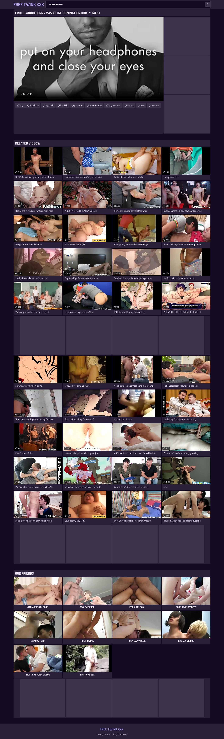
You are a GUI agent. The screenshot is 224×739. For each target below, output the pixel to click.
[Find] (207, 4)
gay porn (78, 105)
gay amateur (114, 105)
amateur (155, 105)
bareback (34, 105)
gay (21, 105)
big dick (63, 105)
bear (142, 105)
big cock (49, 105)
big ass (130, 105)
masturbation (95, 105)
